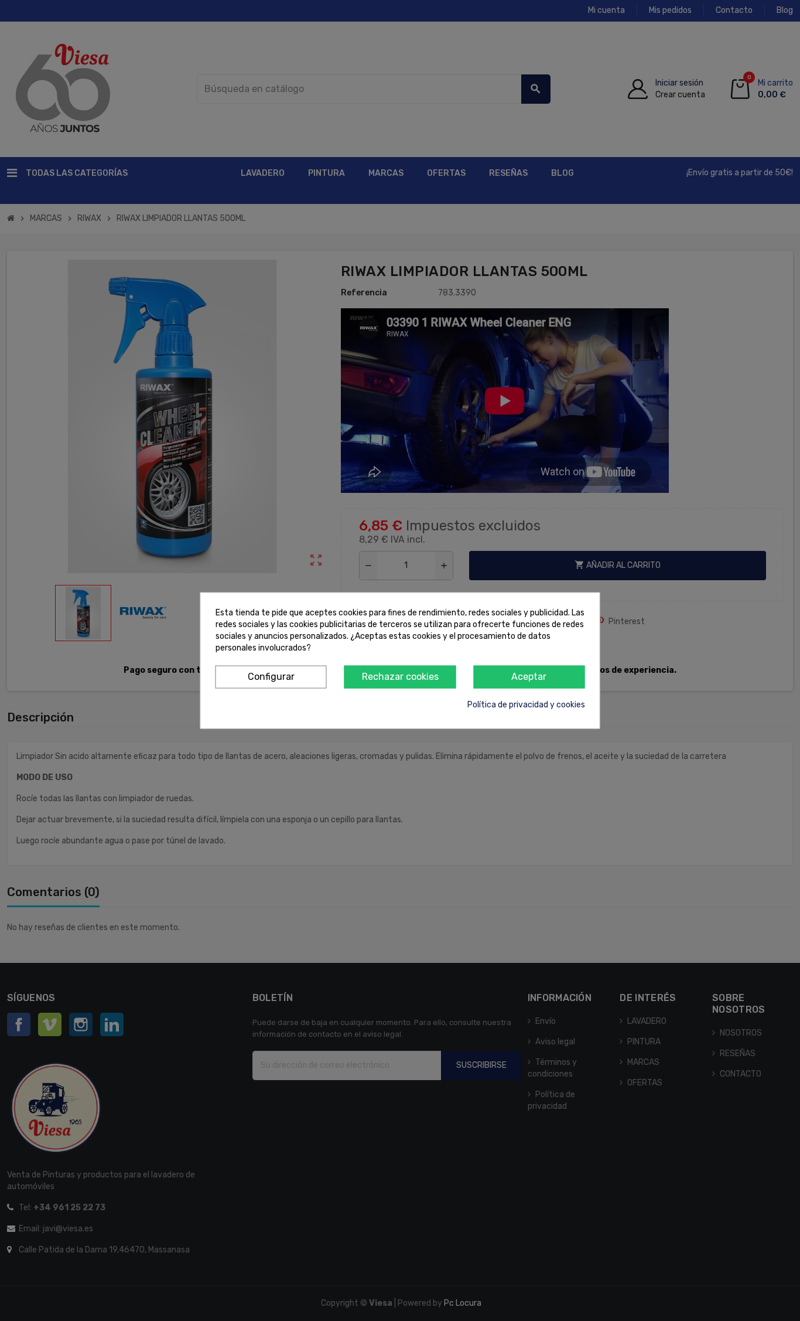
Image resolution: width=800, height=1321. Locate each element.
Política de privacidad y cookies (526, 704)
